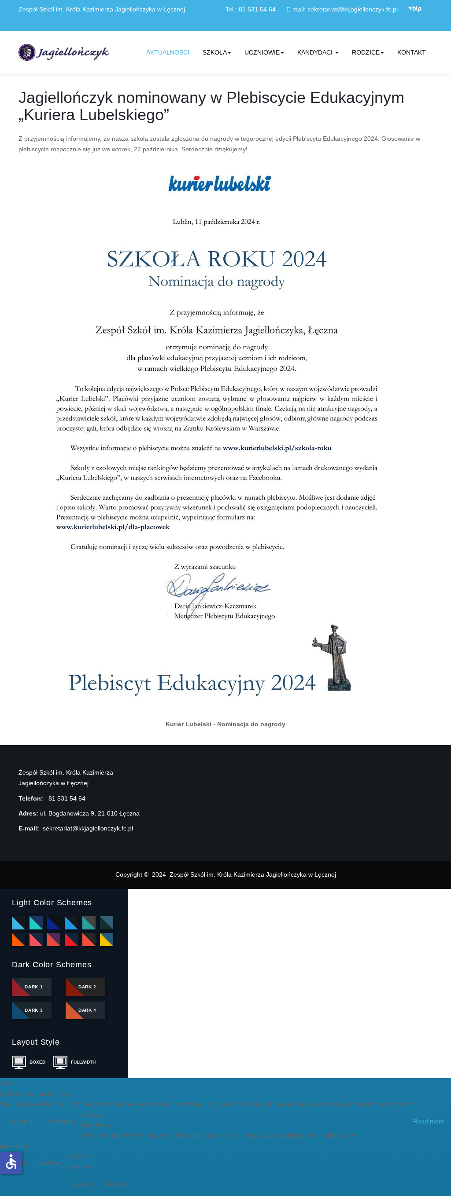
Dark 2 (87, 986)
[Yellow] (106, 939)
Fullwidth (82, 1062)
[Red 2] (89, 939)
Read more (428, 1121)
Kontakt (411, 52)
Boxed (37, 1062)
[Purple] (53, 939)
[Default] (18, 922)
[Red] (71, 939)
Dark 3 (34, 1010)
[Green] (89, 922)
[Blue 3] (71, 922)
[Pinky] (36, 939)
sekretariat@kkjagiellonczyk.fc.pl (352, 9)
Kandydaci (315, 52)
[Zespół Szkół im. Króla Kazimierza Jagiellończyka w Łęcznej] (65, 52)
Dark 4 (87, 1010)
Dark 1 (34, 986)
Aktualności (167, 52)
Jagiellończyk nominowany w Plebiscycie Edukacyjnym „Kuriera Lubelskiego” (211, 106)
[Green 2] (106, 922)
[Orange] (18, 939)
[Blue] (36, 922)
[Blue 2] (53, 922)
